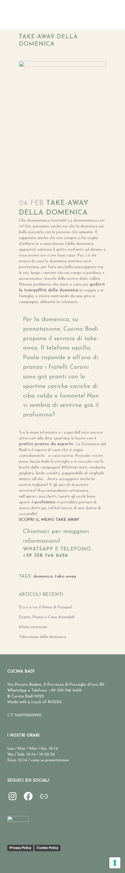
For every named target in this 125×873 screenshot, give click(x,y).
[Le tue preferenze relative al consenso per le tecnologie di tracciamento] (114, 862)
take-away (65, 576)
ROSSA (55, 702)
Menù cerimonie (33, 627)
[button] (49, 520)
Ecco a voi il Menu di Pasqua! (45, 607)
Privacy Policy (20, 848)
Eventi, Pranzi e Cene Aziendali (46, 617)
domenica (43, 576)
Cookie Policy (47, 848)
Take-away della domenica (42, 637)
